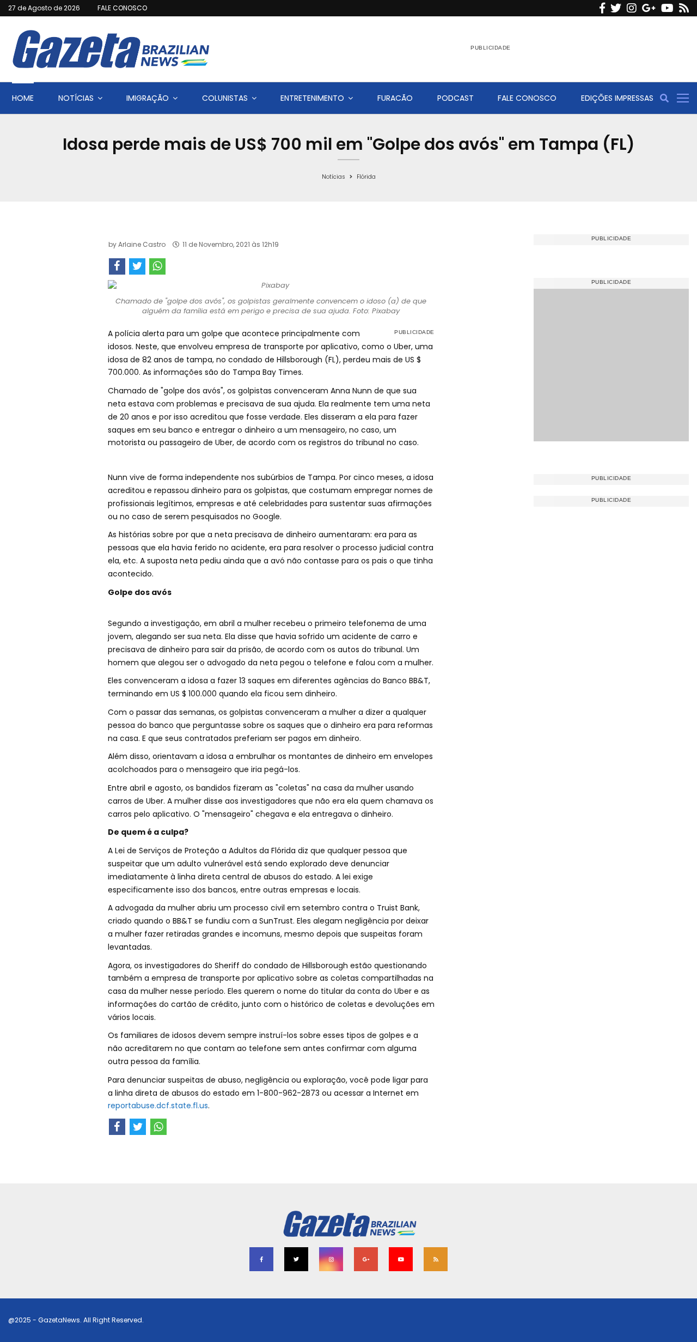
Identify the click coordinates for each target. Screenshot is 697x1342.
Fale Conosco (527, 98)
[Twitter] (615, 8)
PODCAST (455, 98)
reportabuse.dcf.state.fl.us (158, 1105)
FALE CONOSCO (122, 8)
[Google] (649, 8)
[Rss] (684, 8)
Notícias (76, 98)
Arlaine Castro (142, 244)
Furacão (395, 98)
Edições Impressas (617, 98)
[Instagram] (632, 8)
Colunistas (225, 98)
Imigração (147, 98)
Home (23, 98)
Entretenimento (312, 98)
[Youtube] (667, 8)
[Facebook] (602, 8)
